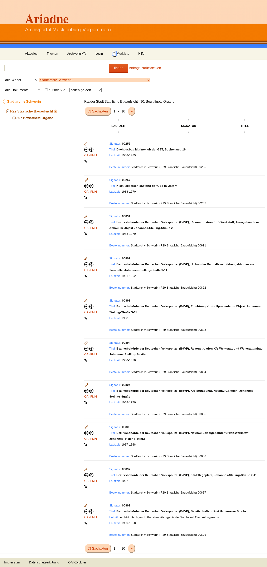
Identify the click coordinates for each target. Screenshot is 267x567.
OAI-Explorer (77, 562)
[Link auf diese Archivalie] (86, 161)
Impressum (12, 562)
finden (118, 68)
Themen (52, 53)
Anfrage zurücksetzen (145, 68)
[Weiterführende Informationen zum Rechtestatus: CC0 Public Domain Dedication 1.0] (88, 149)
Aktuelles (31, 53)
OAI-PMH (90, 155)
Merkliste (123, 53)
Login (99, 53)
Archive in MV (76, 53)
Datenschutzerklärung (44, 562)
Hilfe (141, 53)
